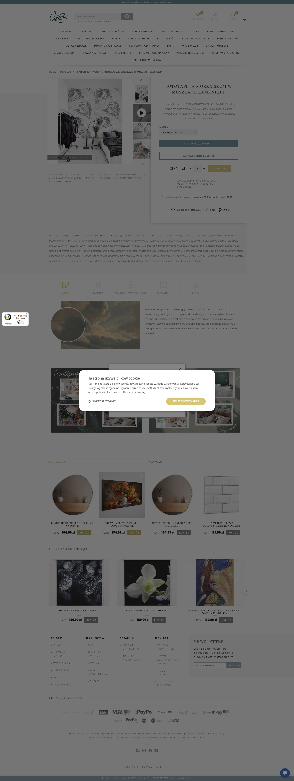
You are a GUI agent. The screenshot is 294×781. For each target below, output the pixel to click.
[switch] (20, 322)
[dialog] (147, 390)
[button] (102, 401)
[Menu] (26, 314)
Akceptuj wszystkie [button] (186, 401)
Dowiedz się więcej (134, 392)
